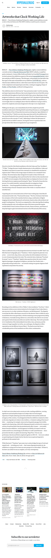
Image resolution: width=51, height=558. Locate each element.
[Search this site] (2, 3)
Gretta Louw (9, 25)
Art (3, 13)
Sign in (38, 2)
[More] (43, 7)
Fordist (4, 87)
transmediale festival (38, 76)
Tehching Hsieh (31, 459)
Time (3, 453)
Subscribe (45, 2)
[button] (18, 524)
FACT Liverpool (41, 74)
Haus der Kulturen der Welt (21, 72)
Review (24, 459)
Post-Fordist (12, 87)
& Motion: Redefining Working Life (15, 453)
